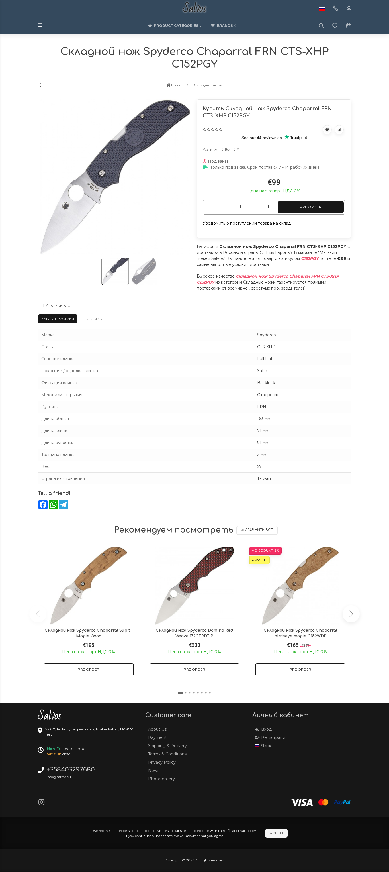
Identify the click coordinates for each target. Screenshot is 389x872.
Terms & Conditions (167, 754)
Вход (266, 729)
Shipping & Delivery (167, 745)
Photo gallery (161, 778)
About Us (157, 729)
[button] (180, 693)
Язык (266, 745)
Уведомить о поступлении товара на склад (247, 223)
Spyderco (61, 305)
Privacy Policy (162, 762)
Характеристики (57, 319)
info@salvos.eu (59, 777)
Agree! (276, 833)
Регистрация (274, 737)
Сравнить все (259, 530)
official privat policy (240, 830)
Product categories (176, 25)
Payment (157, 737)
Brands (225, 25)
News (153, 770)
